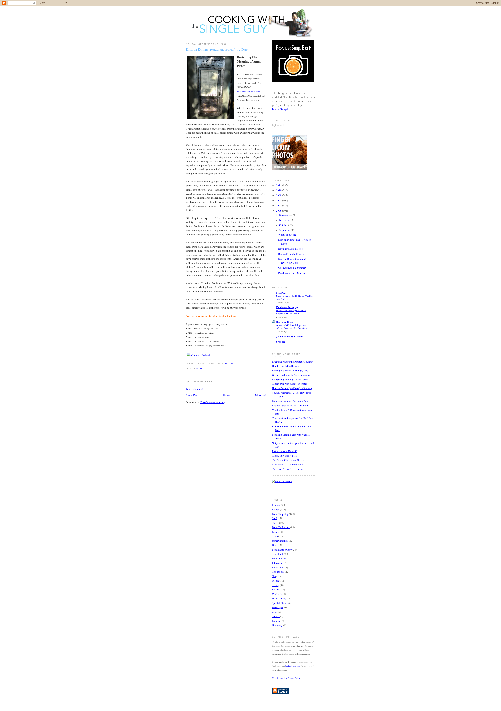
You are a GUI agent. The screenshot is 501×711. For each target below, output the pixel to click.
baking (275, 585)
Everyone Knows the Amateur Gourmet (292, 361)
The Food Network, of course (287, 469)
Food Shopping (280, 514)
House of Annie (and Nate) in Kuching (292, 388)
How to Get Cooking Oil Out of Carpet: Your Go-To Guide (291, 312)
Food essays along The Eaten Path (290, 401)
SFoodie (280, 341)
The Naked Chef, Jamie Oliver (288, 460)
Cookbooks (278, 571)
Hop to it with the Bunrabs (286, 366)
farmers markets (280, 540)
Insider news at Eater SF (284, 451)
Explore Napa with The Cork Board (290, 405)
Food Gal (281, 292)
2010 (279, 190)
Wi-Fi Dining (279, 598)
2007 (279, 205)
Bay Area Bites (284, 322)
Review (200, 368)
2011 (279, 185)
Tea (274, 576)
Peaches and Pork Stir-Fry (291, 272)
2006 (279, 210)
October (283, 225)
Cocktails (277, 594)
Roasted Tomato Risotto (291, 254)
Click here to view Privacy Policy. (286, 678)
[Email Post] (234, 364)
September (285, 230)
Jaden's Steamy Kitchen (289, 336)
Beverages (277, 607)
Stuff (274, 518)
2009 (279, 195)
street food (277, 554)
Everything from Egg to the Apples (290, 379)
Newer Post (192, 395)
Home (226, 395)
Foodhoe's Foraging (287, 307)
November (285, 220)
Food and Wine (280, 558)
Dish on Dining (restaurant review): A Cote (217, 49)
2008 (279, 200)
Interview (277, 563)
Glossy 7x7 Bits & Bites (284, 455)
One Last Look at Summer (292, 267)
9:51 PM (228, 364)
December (284, 215)
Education (277, 567)
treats (275, 536)
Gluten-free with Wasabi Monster (289, 383)
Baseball (276, 589)
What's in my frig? (287, 234)
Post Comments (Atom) (212, 402)
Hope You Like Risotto (290, 248)
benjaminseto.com (292, 666)
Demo (275, 545)
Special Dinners (280, 603)
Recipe (275, 509)
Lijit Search (278, 125)
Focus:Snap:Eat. (282, 109)
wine (274, 612)
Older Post (260, 395)
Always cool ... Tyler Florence (287, 464)
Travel (275, 523)
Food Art (276, 621)
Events (275, 532)
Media (275, 580)
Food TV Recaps (281, 527)
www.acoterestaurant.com (248, 91)
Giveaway (277, 625)
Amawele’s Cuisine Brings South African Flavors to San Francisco (291, 326)
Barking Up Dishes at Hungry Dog (290, 370)
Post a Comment (194, 389)
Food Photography (282, 549)
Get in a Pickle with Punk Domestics (291, 375)
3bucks (276, 616)
